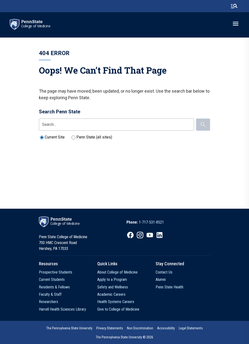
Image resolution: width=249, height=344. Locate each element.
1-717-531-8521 (151, 222)
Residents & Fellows (54, 287)
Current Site (55, 137)
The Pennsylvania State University (69, 328)
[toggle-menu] (235, 23)
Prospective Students (55, 272)
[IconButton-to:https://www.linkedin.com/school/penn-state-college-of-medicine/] (159, 235)
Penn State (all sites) (94, 137)
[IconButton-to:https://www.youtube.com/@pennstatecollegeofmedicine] (150, 235)
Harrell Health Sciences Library (62, 309)
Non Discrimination (140, 328)
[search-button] (234, 6)
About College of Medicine (117, 272)
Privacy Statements (109, 328)
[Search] (203, 124)
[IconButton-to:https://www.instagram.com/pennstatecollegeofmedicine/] (140, 235)
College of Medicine (36, 26)
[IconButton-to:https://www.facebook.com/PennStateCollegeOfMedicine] (130, 235)
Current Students (52, 279)
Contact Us (164, 272)
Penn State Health (169, 287)
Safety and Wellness (112, 287)
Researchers (48, 301)
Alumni (161, 279)
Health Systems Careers (115, 301)
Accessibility (166, 328)
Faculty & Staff (50, 294)
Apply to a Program (112, 279)
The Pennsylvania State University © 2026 (124, 337)
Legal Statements (191, 328)
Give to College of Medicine (118, 309)
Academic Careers (111, 294)
